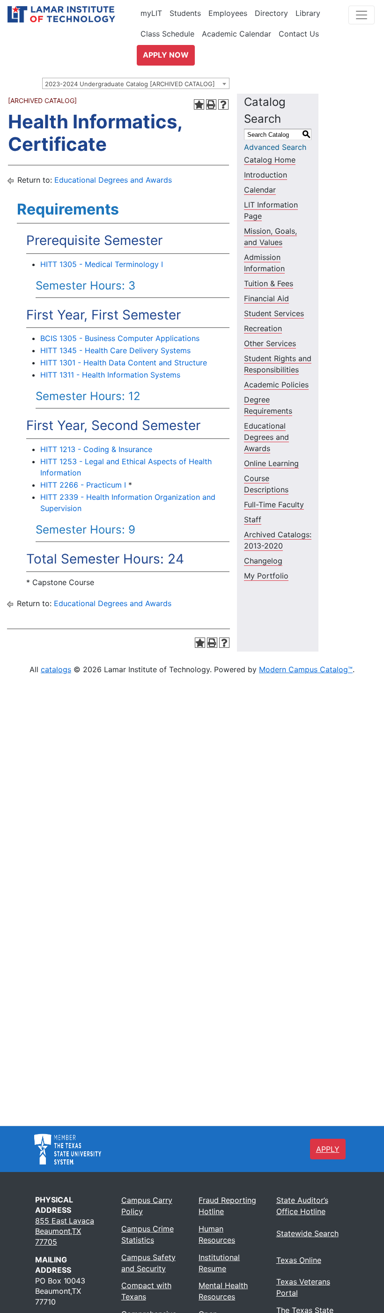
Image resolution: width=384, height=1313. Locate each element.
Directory (271, 13)
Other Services (270, 343)
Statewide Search (307, 1233)
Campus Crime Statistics (147, 1234)
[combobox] (135, 83)
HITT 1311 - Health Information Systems (110, 374)
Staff (252, 519)
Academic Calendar (236, 33)
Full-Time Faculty (274, 504)
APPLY (328, 1149)
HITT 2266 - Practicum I (83, 485)
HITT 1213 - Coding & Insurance (96, 449)
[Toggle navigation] (361, 15)
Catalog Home (269, 159)
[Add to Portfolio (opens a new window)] (199, 104)
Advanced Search (275, 147)
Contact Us (299, 33)
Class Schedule (167, 33)
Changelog (263, 560)
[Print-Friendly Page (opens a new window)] (211, 104)
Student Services (274, 313)
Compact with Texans (146, 1291)
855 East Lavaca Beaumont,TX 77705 (64, 1231)
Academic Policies (276, 384)
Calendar (260, 189)
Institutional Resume (219, 1263)
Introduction (265, 174)
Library (307, 13)
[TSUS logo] (68, 1148)
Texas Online (298, 1260)
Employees (227, 13)
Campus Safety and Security (148, 1263)
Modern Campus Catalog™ (306, 669)
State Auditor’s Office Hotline (302, 1205)
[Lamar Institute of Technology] (75, 14)
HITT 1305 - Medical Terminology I (101, 264)
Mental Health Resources (223, 1291)
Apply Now (166, 54)
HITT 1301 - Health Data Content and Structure (123, 362)
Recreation (263, 328)
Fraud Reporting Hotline (227, 1205)
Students (185, 13)
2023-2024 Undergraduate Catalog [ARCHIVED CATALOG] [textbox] (130, 84)
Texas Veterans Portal (303, 1287)
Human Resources (217, 1234)
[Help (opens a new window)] (223, 104)
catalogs (56, 669)
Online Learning (271, 463)
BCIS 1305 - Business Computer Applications (119, 338)
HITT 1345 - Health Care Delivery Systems (115, 350)
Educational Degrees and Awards (113, 180)
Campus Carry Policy (146, 1205)
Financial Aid (266, 298)
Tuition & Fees (268, 283)
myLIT (151, 13)
